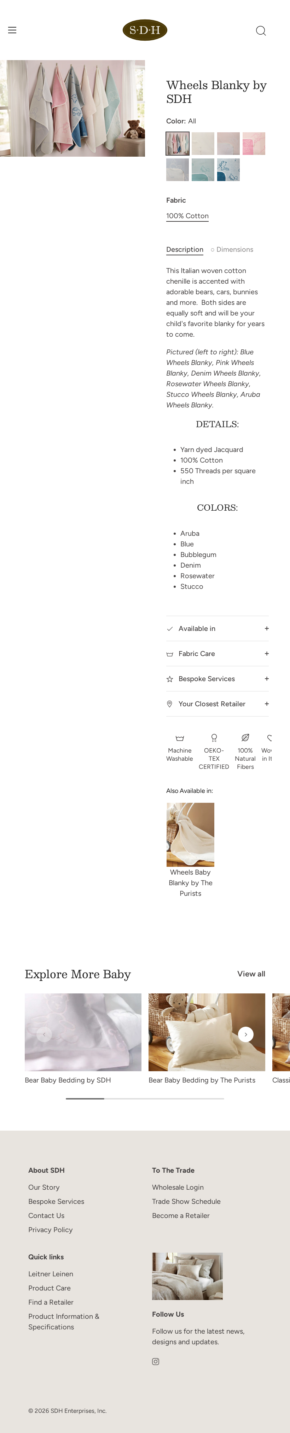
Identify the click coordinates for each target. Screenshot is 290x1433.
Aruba (203, 169)
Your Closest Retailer (211, 704)
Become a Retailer (181, 1215)
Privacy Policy (50, 1229)
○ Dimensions (231, 249)
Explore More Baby (78, 973)
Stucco (203, 143)
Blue (177, 169)
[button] (44, 1034)
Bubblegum (254, 143)
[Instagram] (155, 1361)
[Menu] (12, 30)
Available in (196, 628)
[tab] (188, 249)
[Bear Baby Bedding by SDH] (83, 1032)
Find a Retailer (51, 1302)
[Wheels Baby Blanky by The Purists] (190, 834)
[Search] (261, 31)
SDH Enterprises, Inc (78, 1410)
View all (251, 974)
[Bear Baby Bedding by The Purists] (207, 1032)
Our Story (44, 1187)
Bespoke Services (206, 678)
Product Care (49, 1288)
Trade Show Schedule (186, 1201)
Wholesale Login (178, 1187)
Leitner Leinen (50, 1274)
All (177, 143)
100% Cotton (187, 215)
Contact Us (46, 1215)
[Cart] (278, 31)
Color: (181, 121)
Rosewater (228, 143)
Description (184, 249)
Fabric (176, 200)
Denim (228, 169)
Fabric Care (196, 653)
